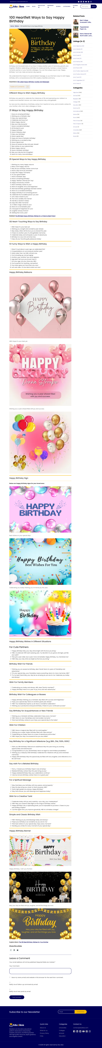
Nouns (74, 117)
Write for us (43, 1030)
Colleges (75, 102)
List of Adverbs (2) (77, 49)
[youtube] (86, 2)
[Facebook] (78, 2)
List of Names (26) (78, 61)
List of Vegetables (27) (79, 80)
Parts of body (76, 120)
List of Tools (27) (77, 77)
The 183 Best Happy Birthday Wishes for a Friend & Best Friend (35, 216)
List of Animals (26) (78, 52)
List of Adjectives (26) (78, 46)
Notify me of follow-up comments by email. (23, 984)
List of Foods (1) (77, 55)
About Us (43, 1028)
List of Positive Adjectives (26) (80, 71)
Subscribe (80, 1012)
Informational (76, 111)
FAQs (41, 1036)
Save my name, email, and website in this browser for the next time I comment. (37, 977)
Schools (75, 127)
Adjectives (75, 92)
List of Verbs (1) (77, 83)
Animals (75, 95)
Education (41, 5)
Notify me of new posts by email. (20, 991)
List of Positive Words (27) (79, 74)
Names (75, 114)
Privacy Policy (44, 1033)
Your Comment (14, 966)
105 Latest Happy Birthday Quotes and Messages (33, 82)
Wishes (17, 26)
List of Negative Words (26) (80, 64)
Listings (75, 5)
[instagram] (91, 2)
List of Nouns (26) (77, 68)
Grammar (50, 5)
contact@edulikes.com (22, 1)
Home (28, 6)
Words (58, 6)
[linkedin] (81, 2)
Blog (33, 6)
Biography (75, 98)
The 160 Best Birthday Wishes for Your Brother (33, 942)
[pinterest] (88, 2)
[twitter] (83, 2)
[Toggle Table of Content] (27, 86)
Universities (76, 130)
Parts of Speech (77, 123)
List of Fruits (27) (77, 58)
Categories (66, 6)
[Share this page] (17, 950)
